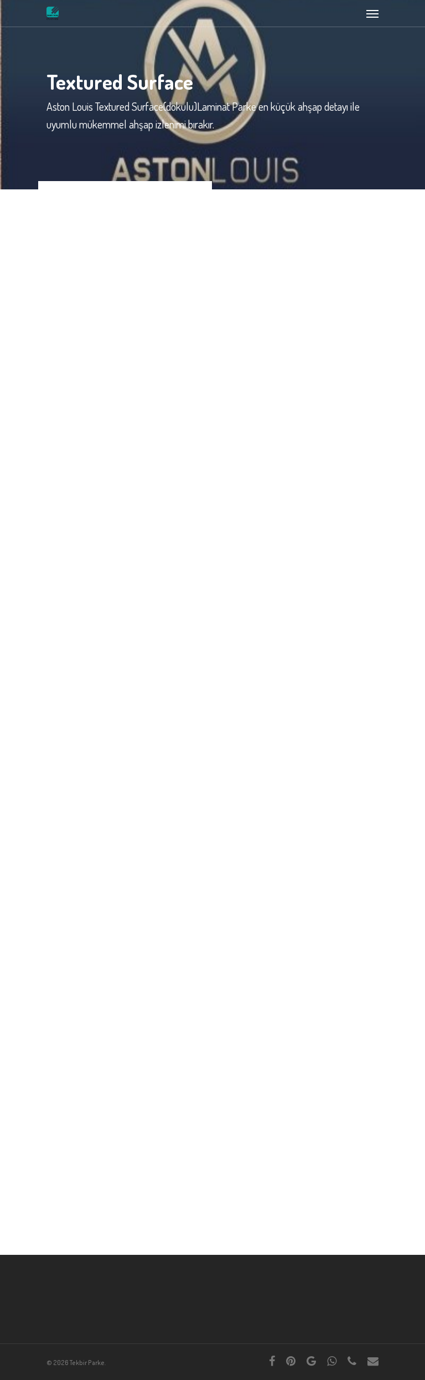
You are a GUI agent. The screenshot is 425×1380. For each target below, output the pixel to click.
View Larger (127, 248)
